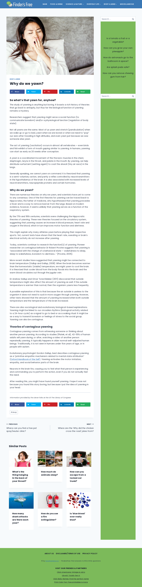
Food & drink (56, 4)
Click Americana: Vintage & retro (71, 572)
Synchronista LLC (52, 561)
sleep (14, 412)
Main (45, 4)
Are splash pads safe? (118, 67)
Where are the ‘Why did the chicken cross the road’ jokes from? (76, 428)
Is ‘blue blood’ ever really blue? (77, 516)
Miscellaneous (127, 4)
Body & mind (15, 79)
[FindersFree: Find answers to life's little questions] (19, 4)
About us (49, 553)
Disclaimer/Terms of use (68, 553)
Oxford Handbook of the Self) (25, 359)
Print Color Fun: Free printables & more (71, 582)
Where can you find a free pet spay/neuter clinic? (21, 428)
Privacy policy (89, 553)
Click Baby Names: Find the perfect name (71, 579)
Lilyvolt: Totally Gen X (71, 575)
